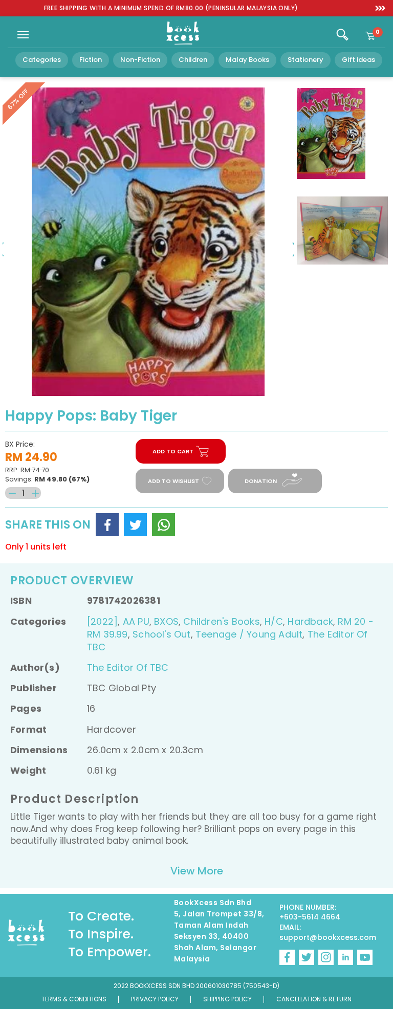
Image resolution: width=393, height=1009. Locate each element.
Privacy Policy (155, 999)
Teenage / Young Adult (248, 634)
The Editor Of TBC (128, 667)
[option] (171, 8)
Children (193, 59)
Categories (42, 59)
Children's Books (221, 621)
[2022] (102, 621)
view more (196, 871)
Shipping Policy (227, 999)
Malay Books (247, 59)
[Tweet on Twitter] (135, 524)
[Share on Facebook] (107, 524)
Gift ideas (358, 59)
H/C (274, 621)
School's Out (162, 634)
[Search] (342, 35)
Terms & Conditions (73, 999)
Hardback (310, 621)
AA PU (136, 621)
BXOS (166, 621)
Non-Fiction (140, 59)
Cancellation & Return (314, 999)
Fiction (90, 59)
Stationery (305, 59)
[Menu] (23, 35)
